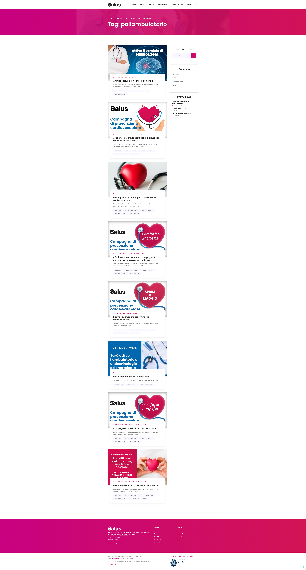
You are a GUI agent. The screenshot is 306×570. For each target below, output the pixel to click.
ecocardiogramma (131, 150)
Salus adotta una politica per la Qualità (181, 556)
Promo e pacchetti (134, 134)
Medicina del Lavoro (159, 531)
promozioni (135, 498)
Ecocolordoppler (147, 150)
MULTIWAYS (112, 565)
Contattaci (180, 537)
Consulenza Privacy (159, 540)
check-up (118, 150)
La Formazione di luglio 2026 (181, 114)
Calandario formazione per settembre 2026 (181, 102)
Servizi (151, 4)
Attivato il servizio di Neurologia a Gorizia (133, 81)
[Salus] (114, 5)
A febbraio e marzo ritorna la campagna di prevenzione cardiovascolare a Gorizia (134, 258)
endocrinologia (132, 384)
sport (144, 498)
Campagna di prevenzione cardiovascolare (134, 428)
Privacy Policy (111, 544)
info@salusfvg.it (117, 558)
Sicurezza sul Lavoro (159, 534)
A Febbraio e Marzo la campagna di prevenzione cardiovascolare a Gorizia (136, 139)
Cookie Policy (119, 544)
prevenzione (134, 154)
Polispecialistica (158, 543)
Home (134, 4)
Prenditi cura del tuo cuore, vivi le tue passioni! (135, 485)
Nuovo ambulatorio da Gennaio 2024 (131, 376)
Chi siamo (142, 4)
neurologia (133, 91)
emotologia (119, 384)
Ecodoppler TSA (120, 91)
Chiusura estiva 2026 (179, 108)
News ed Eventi (163, 4)
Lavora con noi (181, 540)
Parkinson (145, 91)
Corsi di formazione (159, 537)
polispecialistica (121, 498)
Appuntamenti (176, 74)
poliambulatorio (121, 94)
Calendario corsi (178, 4)
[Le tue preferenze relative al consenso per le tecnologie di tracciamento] (303, 567)
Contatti (190, 4)
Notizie (130, 372)
